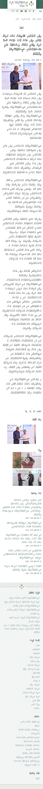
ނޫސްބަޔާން (36, 649)
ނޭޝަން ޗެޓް (36, 677)
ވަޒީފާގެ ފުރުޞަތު (34, 621)
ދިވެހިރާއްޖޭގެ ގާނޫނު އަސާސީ (30, 722)
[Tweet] (30, 411)
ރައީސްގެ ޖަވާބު (35, 657)
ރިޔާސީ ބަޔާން (35, 661)
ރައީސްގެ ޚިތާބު (35, 685)
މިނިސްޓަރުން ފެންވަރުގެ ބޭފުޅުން (29, 730)
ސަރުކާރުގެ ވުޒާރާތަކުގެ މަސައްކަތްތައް (27, 745)
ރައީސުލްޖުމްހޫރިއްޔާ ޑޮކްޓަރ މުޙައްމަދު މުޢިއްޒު (24, 598)
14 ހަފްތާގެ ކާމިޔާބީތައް (32, 765)
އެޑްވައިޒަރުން (35, 733)
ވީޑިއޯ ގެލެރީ (36, 704)
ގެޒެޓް (38, 778)
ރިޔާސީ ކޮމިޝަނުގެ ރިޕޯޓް (31, 669)
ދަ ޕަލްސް (36, 681)
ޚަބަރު (17, 19)
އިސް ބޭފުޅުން (35, 614)
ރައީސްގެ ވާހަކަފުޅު (33, 665)
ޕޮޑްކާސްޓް (36, 673)
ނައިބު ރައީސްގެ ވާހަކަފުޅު (31, 693)
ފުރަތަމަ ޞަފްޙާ (36, 19)
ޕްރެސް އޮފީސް (25, 19)
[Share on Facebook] (34, 411)
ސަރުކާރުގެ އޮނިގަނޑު (33, 749)
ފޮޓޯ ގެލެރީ (36, 701)
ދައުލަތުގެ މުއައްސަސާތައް (31, 741)
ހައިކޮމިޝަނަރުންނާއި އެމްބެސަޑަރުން (28, 737)
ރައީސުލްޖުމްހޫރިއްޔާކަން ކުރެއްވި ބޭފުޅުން (26, 606)
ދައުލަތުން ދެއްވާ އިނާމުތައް (31, 753)
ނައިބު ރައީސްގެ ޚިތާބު (32, 697)
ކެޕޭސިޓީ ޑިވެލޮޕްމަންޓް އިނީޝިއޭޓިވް (28, 757)
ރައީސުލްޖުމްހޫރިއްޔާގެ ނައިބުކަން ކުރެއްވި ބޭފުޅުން (23, 610)
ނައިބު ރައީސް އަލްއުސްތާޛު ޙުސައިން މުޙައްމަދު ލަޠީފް (22, 602)
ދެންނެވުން (36, 653)
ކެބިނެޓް (37, 726)
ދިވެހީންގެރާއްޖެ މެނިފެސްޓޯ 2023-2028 (27, 761)
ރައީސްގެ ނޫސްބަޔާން (33, 689)
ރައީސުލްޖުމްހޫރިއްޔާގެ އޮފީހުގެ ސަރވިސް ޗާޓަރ (24, 618)
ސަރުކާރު (37, 708)
